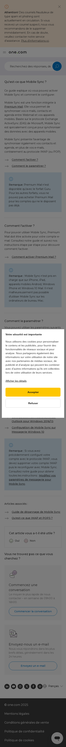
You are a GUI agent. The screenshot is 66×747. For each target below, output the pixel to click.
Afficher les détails (16, 380)
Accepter (33, 392)
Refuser (33, 403)
